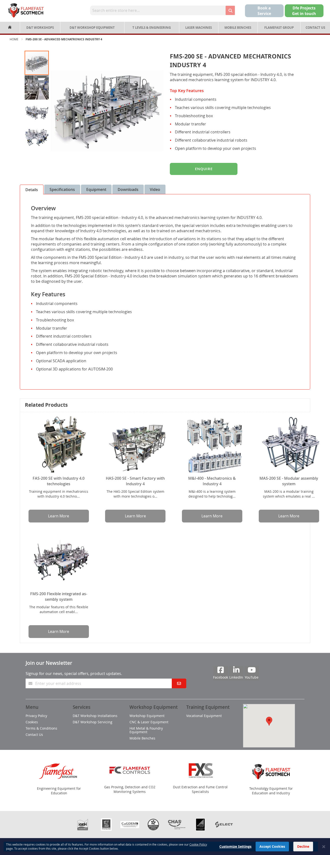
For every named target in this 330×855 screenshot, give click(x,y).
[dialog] (165, 846)
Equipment (96, 189)
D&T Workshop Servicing (92, 722)
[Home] (10, 28)
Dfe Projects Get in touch (304, 10)
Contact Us (315, 27)
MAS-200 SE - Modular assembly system (288, 481)
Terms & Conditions (41, 728)
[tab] (31, 189)
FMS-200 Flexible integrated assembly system (58, 596)
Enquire (204, 168)
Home (14, 39)
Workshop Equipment (147, 715)
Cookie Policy (198, 844)
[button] (59, 107)
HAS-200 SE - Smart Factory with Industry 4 (135, 481)
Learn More (58, 516)
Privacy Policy (36, 715)
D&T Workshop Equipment (92, 27)
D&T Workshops (40, 27)
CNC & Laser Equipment (148, 722)
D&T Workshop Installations (95, 715)
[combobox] (157, 10)
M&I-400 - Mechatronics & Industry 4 (212, 481)
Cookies (32, 722)
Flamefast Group (279, 27)
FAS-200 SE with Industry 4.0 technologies (59, 481)
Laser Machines (198, 27)
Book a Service (264, 10)
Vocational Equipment (204, 715)
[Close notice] (324, 847)
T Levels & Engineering (151, 27)
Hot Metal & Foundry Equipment (146, 730)
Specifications (62, 189)
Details (31, 189)
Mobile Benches (237, 27)
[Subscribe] (179, 683)
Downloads (128, 189)
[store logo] (26, 10)
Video (155, 189)
